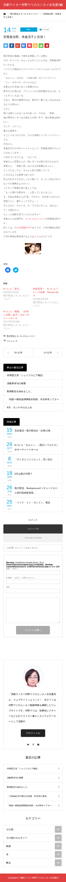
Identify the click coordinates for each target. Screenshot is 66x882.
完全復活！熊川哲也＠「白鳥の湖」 (33, 430)
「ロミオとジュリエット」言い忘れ (33, 459)
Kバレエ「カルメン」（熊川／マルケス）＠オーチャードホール (37, 447)
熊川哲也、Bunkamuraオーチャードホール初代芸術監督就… (36, 490)
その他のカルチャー (33, 837)
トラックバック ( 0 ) (33, 538)
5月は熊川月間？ (23, 473)
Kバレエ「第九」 (12, 288)
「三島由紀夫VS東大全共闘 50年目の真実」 (28, 796)
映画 (33, 846)
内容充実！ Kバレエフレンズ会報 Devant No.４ (46, 292)
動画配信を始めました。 (20, 391)
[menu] (61, 4)
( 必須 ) (12, 569)
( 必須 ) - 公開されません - (21, 578)
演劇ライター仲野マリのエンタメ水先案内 (32, 4)
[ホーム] (4, 13)
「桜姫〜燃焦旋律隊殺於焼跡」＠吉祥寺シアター (33, 399)
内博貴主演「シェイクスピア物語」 (26, 375)
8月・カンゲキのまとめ (19, 407)
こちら (37, 236)
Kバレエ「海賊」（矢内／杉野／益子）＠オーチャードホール (16, 315)
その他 (33, 829)
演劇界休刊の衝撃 (16, 383)
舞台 (29, 29)
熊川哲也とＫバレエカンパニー (21, 336)
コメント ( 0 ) (33, 529)
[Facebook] (33, 743)
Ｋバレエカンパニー (35, 218)
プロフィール (33, 733)
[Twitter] (27, 743)
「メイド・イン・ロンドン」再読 (32, 502)
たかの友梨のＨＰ (23, 227)
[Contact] (38, 743)
